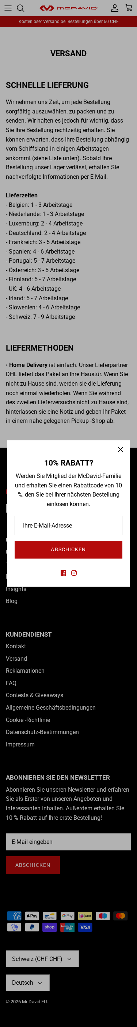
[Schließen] (121, 449)
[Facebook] (63, 573)
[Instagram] (74, 573)
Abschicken (68, 549)
